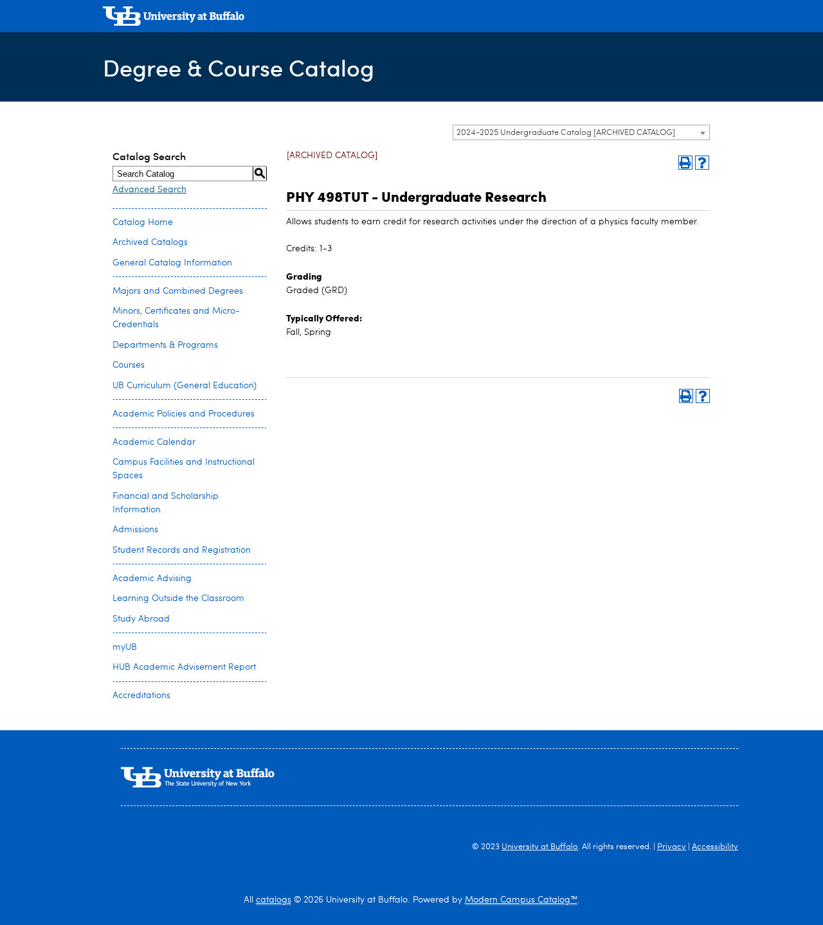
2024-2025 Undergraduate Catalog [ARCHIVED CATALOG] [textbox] (566, 133)
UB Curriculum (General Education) (185, 385)
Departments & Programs (165, 345)
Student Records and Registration (182, 550)
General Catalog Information (172, 262)
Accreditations (141, 695)
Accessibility (715, 847)
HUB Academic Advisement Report (184, 667)
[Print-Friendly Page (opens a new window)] (685, 163)
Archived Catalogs (150, 242)
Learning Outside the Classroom (178, 598)
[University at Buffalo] (173, 17)
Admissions (135, 529)
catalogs (273, 899)
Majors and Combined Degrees (178, 291)
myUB (125, 647)
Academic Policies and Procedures (184, 413)
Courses (129, 365)
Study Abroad (141, 619)
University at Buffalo (540, 847)
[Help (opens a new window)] (702, 163)
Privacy (671, 847)
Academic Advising (152, 578)
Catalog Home (143, 222)
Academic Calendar (154, 442)
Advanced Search (149, 189)
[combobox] (581, 132)
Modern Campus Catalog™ (521, 899)
